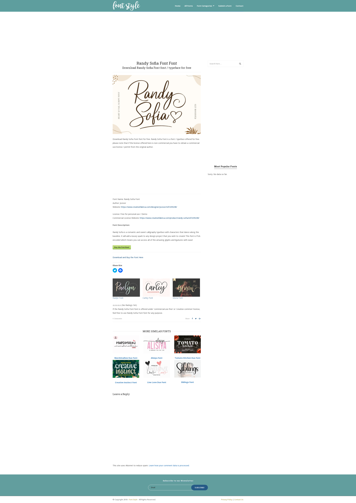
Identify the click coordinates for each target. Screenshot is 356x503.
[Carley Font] (156, 287)
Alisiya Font (156, 358)
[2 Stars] (115, 305)
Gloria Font (178, 298)
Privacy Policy (226, 499)
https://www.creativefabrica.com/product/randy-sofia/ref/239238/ (169, 218)
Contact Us (238, 499)
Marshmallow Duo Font (125, 358)
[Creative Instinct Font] (126, 369)
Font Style (133, 499)
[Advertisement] (178, 35)
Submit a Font (225, 6)
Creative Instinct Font (126, 382)
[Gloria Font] (186, 287)
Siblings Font (187, 382)
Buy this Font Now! (121, 247)
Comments (117, 318)
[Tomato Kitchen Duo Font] (187, 344)
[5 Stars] (120, 305)
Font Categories (204, 6)
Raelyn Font (118, 298)
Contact (239, 6)
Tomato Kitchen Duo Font (187, 358)
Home (177, 6)
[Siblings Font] (187, 368)
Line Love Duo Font (156, 382)
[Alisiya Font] (156, 344)
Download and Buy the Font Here (128, 257)
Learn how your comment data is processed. (169, 465)
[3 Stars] (117, 305)
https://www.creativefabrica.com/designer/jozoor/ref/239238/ (149, 207)
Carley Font (148, 298)
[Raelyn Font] (126, 287)
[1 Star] (113, 305)
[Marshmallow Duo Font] (126, 344)
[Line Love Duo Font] (156, 369)
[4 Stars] (118, 305)
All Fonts (189, 6)
